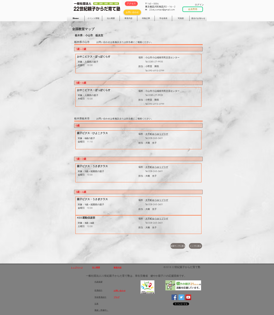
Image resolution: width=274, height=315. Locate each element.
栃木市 (99, 35)
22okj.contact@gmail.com (162, 9)
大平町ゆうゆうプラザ (156, 134)
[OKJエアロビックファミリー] (188, 297)
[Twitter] (181, 297)
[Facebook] (174, 297)
